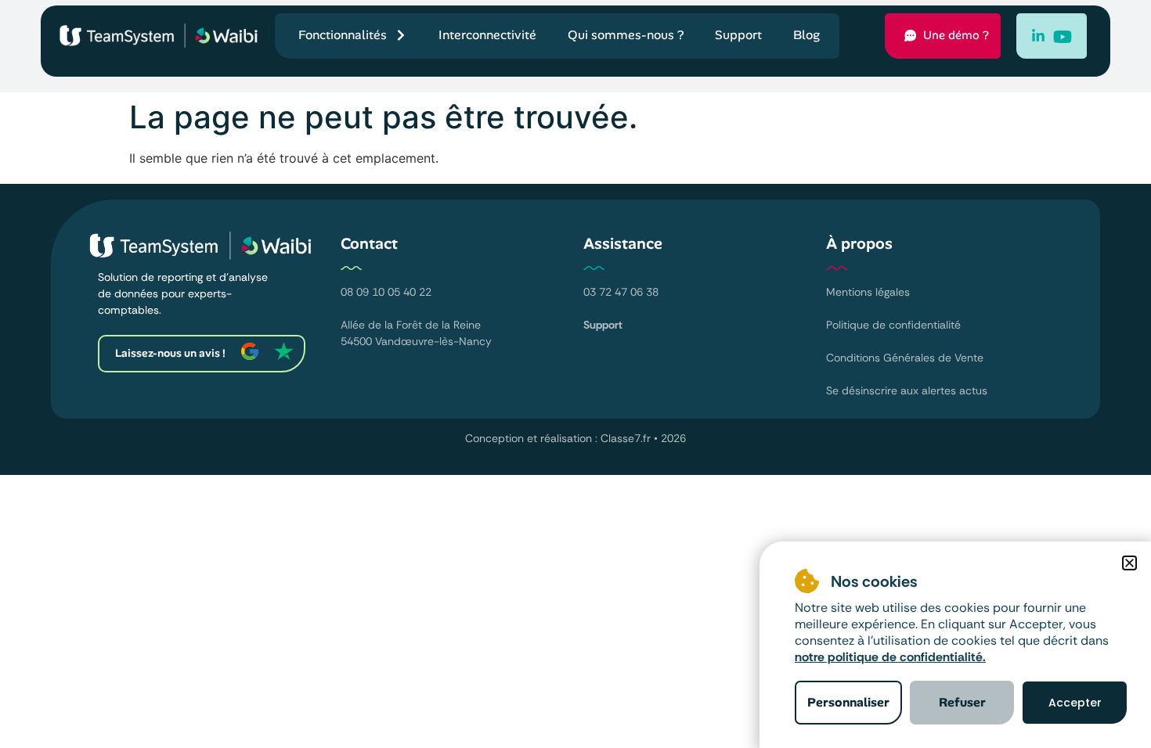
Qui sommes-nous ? (626, 35)
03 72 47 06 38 (620, 292)
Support (738, 35)
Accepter (1075, 702)
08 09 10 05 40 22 (386, 292)
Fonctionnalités (342, 35)
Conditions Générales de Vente (904, 358)
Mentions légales (868, 292)
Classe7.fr (626, 438)
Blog (806, 35)
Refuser (962, 702)
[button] (1129, 563)
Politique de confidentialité (893, 325)
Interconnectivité (487, 35)
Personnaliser (848, 702)
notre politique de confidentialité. (890, 657)
